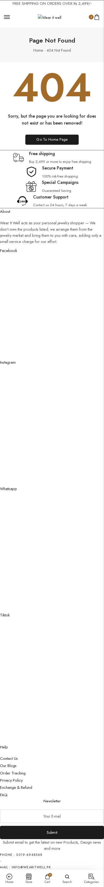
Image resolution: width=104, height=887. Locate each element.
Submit (52, 832)
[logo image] (49, 17)
